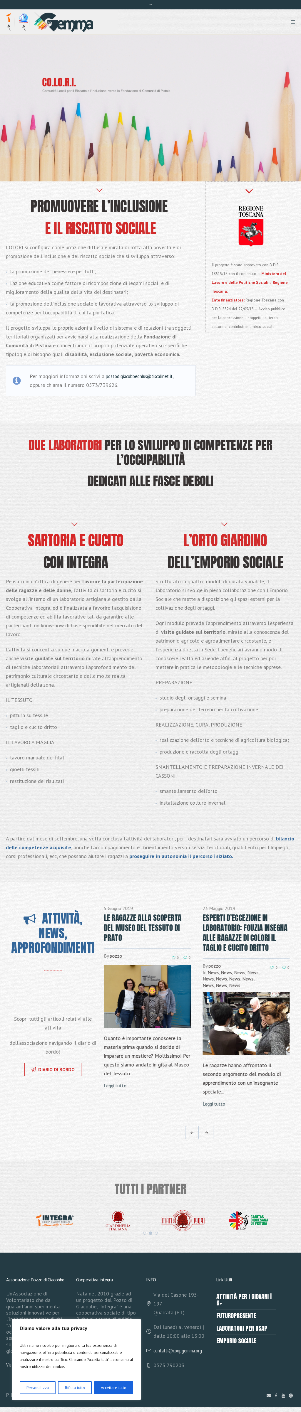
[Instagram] (291, 1395)
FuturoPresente (236, 1315)
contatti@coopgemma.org (177, 1350)
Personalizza (37, 1387)
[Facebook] (276, 1395)
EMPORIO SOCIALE (236, 1340)
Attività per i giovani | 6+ (244, 1299)
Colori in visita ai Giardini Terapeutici (243, 923)
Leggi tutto (117, 1104)
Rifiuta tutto (75, 1387)
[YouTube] (283, 1395)
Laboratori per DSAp (241, 1328)
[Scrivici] (269, 1395)
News (117, 972)
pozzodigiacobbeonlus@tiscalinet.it (139, 376)
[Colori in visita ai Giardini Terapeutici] (248, 986)
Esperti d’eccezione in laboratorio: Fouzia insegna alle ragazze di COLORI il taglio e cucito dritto (148, 932)
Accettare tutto (113, 1387)
